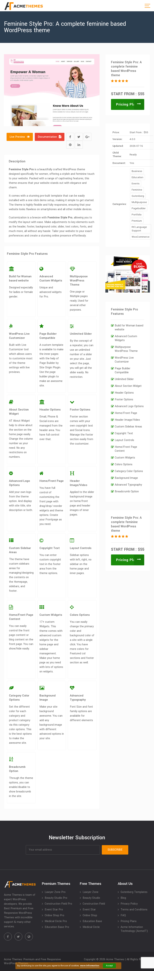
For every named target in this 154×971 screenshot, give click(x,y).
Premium (137, 221)
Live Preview (17, 137)
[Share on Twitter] (79, 137)
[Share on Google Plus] (87, 137)
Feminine (137, 190)
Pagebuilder (139, 208)
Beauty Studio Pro (56, 898)
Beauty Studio (91, 898)
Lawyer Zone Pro (55, 892)
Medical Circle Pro (56, 921)
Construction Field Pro (58, 904)
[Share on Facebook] (70, 137)
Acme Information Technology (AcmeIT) (134, 929)
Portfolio (137, 214)
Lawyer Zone (90, 892)
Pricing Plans (127, 104)
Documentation (47, 137)
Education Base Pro (57, 927)
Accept (109, 965)
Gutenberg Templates (134, 892)
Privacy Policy (129, 904)
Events (136, 183)
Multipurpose (139, 202)
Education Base (92, 921)
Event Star (89, 910)
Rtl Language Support (139, 228)
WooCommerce (140, 237)
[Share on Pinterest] (70, 145)
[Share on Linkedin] (79, 145)
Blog (123, 898)
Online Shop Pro (54, 915)
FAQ (123, 915)
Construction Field (94, 904)
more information (89, 965)
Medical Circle (91, 927)
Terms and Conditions (134, 910)
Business (137, 171)
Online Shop (90, 915)
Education (137, 177)
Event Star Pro (54, 910)
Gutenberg (138, 196)
